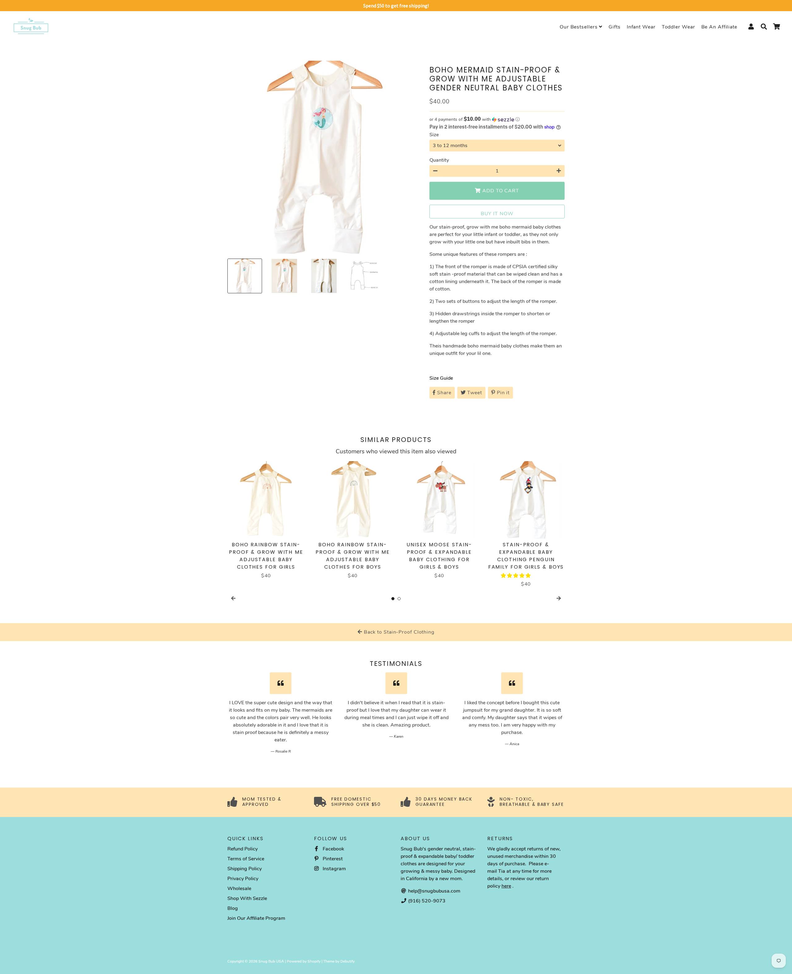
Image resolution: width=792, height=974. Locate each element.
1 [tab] (392, 598)
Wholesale (239, 888)
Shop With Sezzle (247, 898)
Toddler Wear (678, 27)
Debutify (347, 961)
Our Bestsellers (579, 27)
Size (434, 134)
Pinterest (332, 858)
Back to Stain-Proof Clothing (398, 632)
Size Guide (441, 378)
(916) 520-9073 (426, 901)
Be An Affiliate (719, 27)
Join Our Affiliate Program (256, 918)
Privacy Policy (242, 878)
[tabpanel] (266, 520)
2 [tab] (399, 598)
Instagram (333, 868)
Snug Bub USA (271, 961)
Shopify (314, 961)
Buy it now (497, 213)
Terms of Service (245, 858)
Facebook (332, 848)
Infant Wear (641, 27)
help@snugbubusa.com (433, 891)
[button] (497, 119)
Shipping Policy (244, 868)
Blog (232, 908)
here (506, 886)
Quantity (439, 160)
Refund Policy (242, 848)
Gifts (615, 27)
